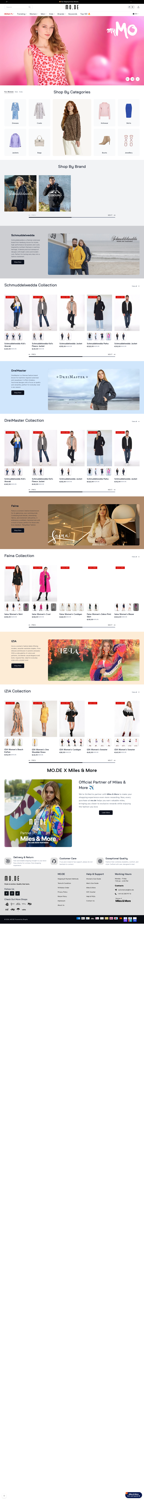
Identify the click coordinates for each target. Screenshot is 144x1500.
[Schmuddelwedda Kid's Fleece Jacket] (44, 313)
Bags (39, 153)
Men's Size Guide (92, 883)
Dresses (15, 123)
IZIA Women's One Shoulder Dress (40, 750)
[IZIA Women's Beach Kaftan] (17, 719)
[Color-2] (7, 336)
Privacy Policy (62, 892)
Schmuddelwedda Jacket (70, 343)
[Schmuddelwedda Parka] (99, 313)
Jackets (15, 153)
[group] (72, 50)
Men (43, 14)
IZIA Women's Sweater (97, 749)
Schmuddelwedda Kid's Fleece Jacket (42, 344)
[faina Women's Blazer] (127, 583)
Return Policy (62, 896)
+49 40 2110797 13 (124, 894)
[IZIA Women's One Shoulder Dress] (44, 719)
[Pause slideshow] (138, 79)
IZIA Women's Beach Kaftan (13, 750)
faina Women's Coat (41, 614)
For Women (9, 92)
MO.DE (12, 919)
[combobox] (19, 7)
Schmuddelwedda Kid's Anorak (14, 344)
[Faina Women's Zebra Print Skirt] (99, 583)
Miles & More (91, 888)
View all (134, 286)
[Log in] (138, 7)
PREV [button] (34, 354)
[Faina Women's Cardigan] (72, 583)
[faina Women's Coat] (44, 583)
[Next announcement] (130, 1)
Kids (51, 14)
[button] (131, 7)
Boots (104, 153)
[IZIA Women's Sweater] (99, 719)
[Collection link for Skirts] (128, 111)
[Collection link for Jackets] (15, 140)
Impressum (61, 901)
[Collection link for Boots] (104, 140)
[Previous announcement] (7, 1)
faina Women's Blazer (124, 614)
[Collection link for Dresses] (15, 111)
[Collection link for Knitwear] (104, 111)
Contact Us (90, 901)
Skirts (128, 123)
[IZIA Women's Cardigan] (72, 719)
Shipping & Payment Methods (68, 879)
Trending (21, 14)
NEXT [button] (110, 215)
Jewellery (129, 153)
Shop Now (17, 262)
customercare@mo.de (126, 890)
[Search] (29, 7)
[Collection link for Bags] (39, 140)
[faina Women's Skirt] (17, 583)
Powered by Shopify (21, 919)
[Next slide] (132, 79)
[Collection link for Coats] (39, 111)
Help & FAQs (90, 896)
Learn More (106, 812)
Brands (61, 14)
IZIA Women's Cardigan (70, 749)
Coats (39, 123)
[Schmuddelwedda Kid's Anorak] (17, 313)
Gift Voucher (90, 892)
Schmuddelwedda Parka (98, 343)
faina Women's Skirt (13, 614)
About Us (61, 905)
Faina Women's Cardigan (70, 614)
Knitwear (104, 123)
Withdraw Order (63, 888)
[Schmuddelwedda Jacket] (72, 313)
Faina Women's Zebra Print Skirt (99, 615)
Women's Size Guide (93, 879)
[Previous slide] (128, 79)
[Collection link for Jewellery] (128, 140)
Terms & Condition (64, 883)
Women (33, 14)
